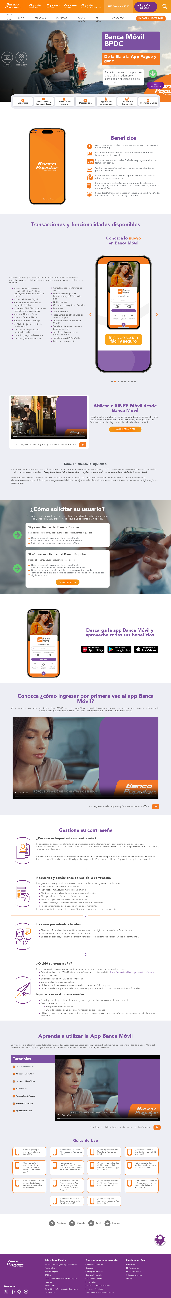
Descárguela (85, 103)
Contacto (118, 18)
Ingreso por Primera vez (25, 1066)
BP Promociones (132, 1268)
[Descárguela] (85, 100)
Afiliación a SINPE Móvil (25, 1074)
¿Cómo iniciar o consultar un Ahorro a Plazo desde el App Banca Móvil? (107, 1183)
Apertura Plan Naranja (24, 1103)
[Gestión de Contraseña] (127, 98)
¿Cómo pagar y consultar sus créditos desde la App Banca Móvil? (108, 1201)
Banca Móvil (130, 1265)
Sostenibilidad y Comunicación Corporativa (61, 1289)
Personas (40, 18)
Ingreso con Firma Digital (25, 1081)
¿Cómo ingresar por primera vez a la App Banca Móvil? (31, 1152)
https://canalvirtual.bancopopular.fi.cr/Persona (132, 972)
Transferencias (21, 1089)
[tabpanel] (107, 1088)
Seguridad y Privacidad (94, 1289)
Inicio (9, 15)
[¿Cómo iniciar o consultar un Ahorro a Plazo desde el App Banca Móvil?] (92, 1183)
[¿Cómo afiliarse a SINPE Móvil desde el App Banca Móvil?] (54, 1152)
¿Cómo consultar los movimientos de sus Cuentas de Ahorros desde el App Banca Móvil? (31, 1167)
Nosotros (48, 1282)
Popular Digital (50, 1285)
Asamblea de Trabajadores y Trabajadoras (61, 1265)
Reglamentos (91, 1282)
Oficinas (129, 1278)
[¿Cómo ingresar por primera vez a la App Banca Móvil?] (17, 1152)
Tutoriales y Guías (148, 103)
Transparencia (50, 1292)
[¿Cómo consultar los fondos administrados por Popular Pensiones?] (129, 1165)
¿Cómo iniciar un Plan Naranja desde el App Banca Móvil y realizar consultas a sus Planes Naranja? (69, 1185)
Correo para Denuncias (94, 1272)
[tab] (33, 1066)
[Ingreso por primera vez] (106, 98)
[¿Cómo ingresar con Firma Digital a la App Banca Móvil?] (92, 1152)
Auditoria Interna (51, 1268)
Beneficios (23, 103)
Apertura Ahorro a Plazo (25, 1111)
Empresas (61, 18)
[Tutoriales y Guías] (148, 100)
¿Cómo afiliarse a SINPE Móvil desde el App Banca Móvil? (71, 1152)
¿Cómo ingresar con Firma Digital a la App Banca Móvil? (108, 1152)
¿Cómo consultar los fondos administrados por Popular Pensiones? (145, 1165)
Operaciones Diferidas (94, 1278)
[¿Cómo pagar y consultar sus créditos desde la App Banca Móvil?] (92, 1201)
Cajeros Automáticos (134, 1275)
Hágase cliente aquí (150, 18)
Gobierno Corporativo (94, 1275)
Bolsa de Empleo (51, 1272)
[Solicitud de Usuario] (64, 98)
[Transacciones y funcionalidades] (43, 99)
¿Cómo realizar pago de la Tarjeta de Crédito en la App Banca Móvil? (71, 1201)
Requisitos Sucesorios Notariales (98, 1285)
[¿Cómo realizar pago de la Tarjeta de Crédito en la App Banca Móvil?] (54, 1201)
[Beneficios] (22, 100)
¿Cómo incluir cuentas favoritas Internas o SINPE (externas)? (145, 1152)
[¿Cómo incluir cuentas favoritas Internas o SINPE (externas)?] (129, 1152)
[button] (90, 314)
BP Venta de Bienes (133, 1272)
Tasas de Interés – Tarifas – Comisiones (100, 1292)
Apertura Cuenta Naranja (25, 1096)
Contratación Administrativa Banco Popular (61, 1278)
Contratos (89, 1268)
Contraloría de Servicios (94, 1265)
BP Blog (48, 1275)
